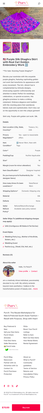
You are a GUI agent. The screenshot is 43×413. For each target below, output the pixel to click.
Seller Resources (10, 343)
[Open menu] (4, 3)
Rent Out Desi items (31, 338)
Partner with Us (10, 363)
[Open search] (39, 3)
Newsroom (8, 360)
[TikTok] (16, 386)
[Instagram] (8, 386)
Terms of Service (30, 368)
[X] (12, 386)
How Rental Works (30, 341)
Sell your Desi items (11, 332)
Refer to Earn (28, 335)
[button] (21, 23)
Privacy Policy (28, 377)
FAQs (25, 326)
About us (27, 357)
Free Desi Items (10, 341)
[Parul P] (8, 271)
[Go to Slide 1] (7, 47)
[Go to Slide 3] (25, 47)
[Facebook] (5, 386)
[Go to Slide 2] (16, 47)
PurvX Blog (8, 357)
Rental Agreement (30, 343)
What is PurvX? (29, 360)
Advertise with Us (11, 365)
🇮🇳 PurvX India (9, 346)
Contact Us (8, 368)
